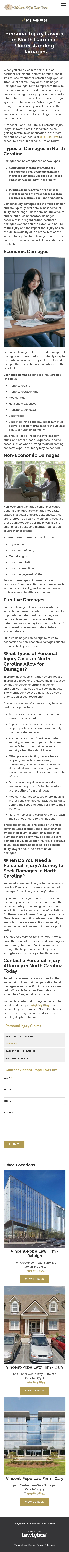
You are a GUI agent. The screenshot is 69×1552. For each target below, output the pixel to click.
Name (8, 1078)
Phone (8, 1090)
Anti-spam (50, 1545)
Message (10, 1112)
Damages (11, 1044)
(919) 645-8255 (48, 137)
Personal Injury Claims (23, 1026)
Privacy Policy (36, 1545)
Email (8, 1101)
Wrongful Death (17, 1058)
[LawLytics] (34, 1534)
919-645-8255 (36, 20)
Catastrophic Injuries (21, 1051)
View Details (34, 1279)
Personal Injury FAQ (19, 1036)
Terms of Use (21, 1545)
